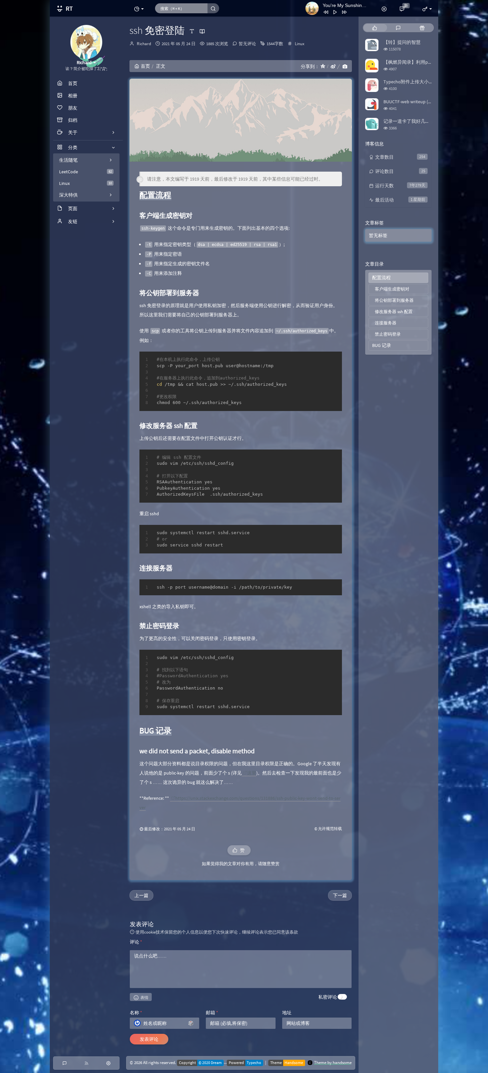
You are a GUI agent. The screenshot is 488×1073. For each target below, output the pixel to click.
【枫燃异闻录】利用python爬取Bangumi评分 (429, 62)
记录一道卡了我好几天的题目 (413, 121)
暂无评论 (247, 43)
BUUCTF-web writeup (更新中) (413, 102)
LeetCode (85, 172)
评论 (136, 942)
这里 (251, 773)
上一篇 (141, 895)
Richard (144, 43)
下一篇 (340, 895)
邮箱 (212, 1013)
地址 (286, 1013)
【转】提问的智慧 (402, 42)
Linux (85, 183)
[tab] (374, 27)
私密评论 (327, 997)
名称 (136, 1013)
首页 (145, 66)
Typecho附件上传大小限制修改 (415, 82)
